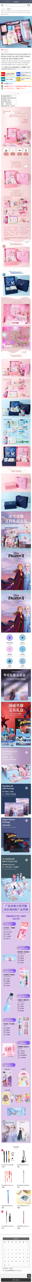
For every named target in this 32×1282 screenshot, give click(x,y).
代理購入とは (8, 83)
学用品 (8, 9)
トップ (3, 9)
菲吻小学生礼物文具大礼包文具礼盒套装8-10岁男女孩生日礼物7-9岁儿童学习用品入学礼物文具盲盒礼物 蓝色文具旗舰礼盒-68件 (16, 12)
